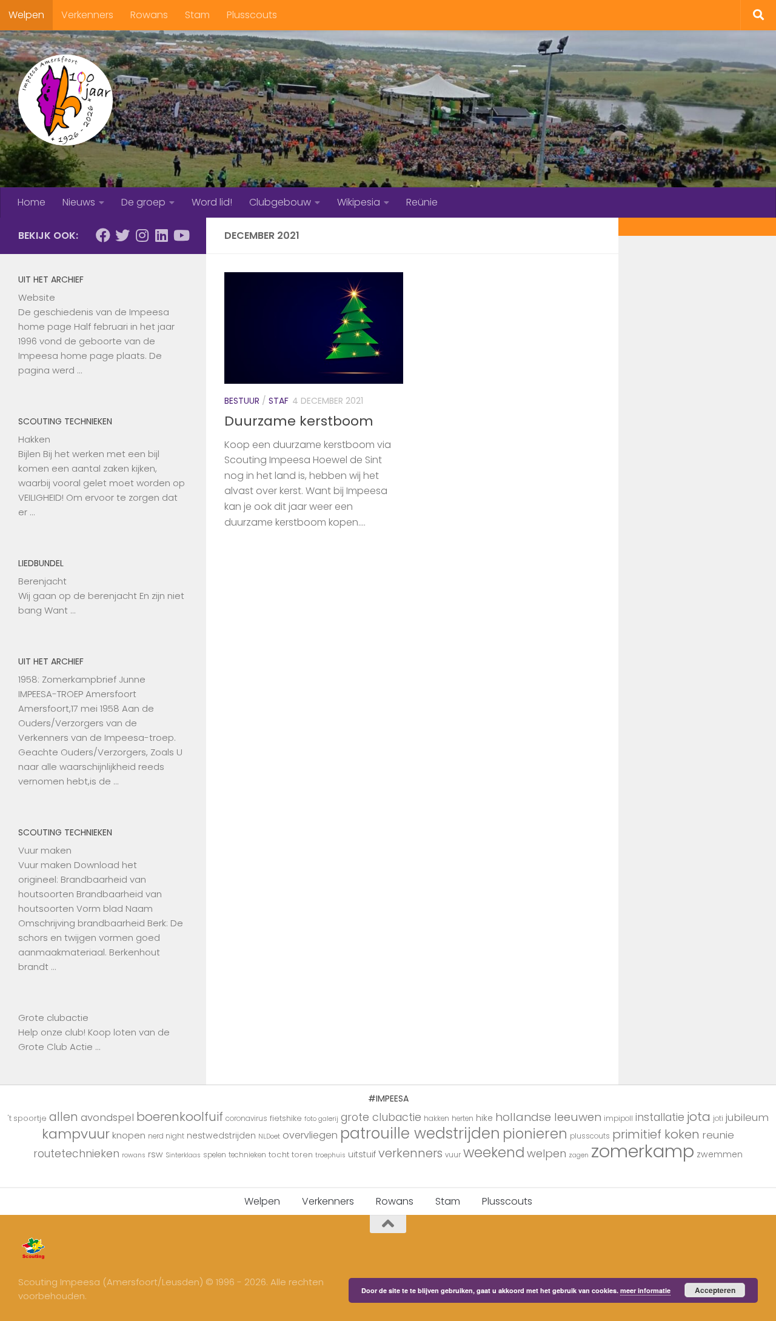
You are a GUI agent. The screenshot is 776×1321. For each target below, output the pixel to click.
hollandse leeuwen (548, 1117)
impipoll (618, 1118)
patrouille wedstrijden (420, 1133)
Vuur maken (45, 850)
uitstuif (362, 1154)
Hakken (34, 439)
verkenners (410, 1153)
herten (462, 1118)
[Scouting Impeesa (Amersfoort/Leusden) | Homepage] (65, 100)
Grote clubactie (53, 1017)
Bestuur (241, 401)
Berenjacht (42, 581)
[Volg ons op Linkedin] (161, 235)
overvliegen (310, 1135)
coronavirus (246, 1118)
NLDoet (269, 1136)
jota (699, 1116)
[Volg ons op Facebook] (103, 235)
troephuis (330, 1155)
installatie (659, 1117)
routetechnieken (76, 1153)
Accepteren (715, 1290)
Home (31, 202)
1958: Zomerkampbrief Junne (82, 679)
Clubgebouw (280, 202)
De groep (143, 202)
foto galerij (321, 1118)
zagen (579, 1155)
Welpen (26, 15)
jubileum (747, 1117)
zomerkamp (642, 1151)
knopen (129, 1135)
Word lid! (212, 202)
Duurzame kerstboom (298, 421)
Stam (197, 15)
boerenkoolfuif (179, 1116)
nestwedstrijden (221, 1135)
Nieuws (78, 202)
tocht (279, 1154)
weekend (493, 1152)
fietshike (286, 1118)
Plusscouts (252, 15)
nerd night (166, 1136)
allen (63, 1117)
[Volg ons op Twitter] (122, 235)
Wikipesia (358, 202)
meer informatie (645, 1290)
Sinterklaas (183, 1155)
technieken (247, 1155)
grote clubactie (381, 1117)
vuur (453, 1155)
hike (484, 1118)
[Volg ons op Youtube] (180, 235)
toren (302, 1154)
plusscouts (590, 1136)
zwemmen (720, 1154)
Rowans (149, 15)
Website (36, 297)
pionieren (535, 1133)
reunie (718, 1135)
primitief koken (656, 1134)
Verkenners (87, 15)
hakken (436, 1118)
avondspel (107, 1117)
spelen (214, 1155)
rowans (134, 1155)
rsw (155, 1154)
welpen (546, 1153)
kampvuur (76, 1134)
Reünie (422, 202)
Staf (279, 401)
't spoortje (27, 1118)
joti (718, 1118)
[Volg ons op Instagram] (142, 235)
